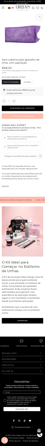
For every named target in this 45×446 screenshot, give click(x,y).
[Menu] (3, 8)
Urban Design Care (18, 435)
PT (13, 8)
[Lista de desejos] (37, 8)
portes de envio (16, 70)
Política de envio (15, 441)
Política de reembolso (30, 441)
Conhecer (22, 320)
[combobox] (11, 8)
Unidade (27, 82)
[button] (33, 8)
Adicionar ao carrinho (22, 108)
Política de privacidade (16, 438)
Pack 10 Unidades (11, 82)
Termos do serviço (33, 438)
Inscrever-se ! (22, 409)
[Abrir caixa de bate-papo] (39, 434)
